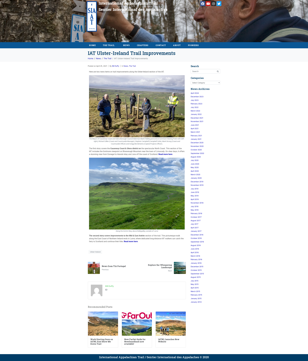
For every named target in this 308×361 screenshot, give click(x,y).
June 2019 (195, 192)
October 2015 (196, 270)
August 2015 (196, 277)
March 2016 (195, 256)
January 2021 (196, 139)
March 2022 (195, 111)
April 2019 (195, 199)
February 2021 (196, 136)
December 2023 (197, 97)
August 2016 (196, 245)
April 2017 (195, 228)
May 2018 (195, 210)
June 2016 (195, 249)
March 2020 (195, 174)
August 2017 (196, 220)
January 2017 (196, 231)
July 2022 (194, 107)
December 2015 (197, 266)
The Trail (109, 45)
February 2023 (196, 104)
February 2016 (196, 259)
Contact (161, 45)
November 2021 (197, 121)
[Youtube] (208, 3)
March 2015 (195, 291)
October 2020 (196, 150)
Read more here (165, 154)
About (177, 45)
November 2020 (197, 146)
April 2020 (195, 171)
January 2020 (196, 178)
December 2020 (197, 143)
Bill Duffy (115, 66)
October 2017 (196, 217)
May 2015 (195, 284)
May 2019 (195, 196)
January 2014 (196, 302)
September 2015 (197, 274)
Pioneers (193, 45)
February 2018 (196, 213)
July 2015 (194, 281)
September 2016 (197, 242)
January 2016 (196, 263)
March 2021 (195, 132)
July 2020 (195, 160)
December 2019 (197, 182)
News (126, 45)
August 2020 (196, 157)
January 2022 (196, 114)
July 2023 (195, 100)
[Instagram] (213, 3)
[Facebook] (202, 3)
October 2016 (196, 238)
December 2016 (197, 235)
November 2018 (197, 203)
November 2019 (197, 185)
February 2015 (196, 295)
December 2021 (197, 118)
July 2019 (194, 189)
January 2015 (196, 298)
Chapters (142, 45)
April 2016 (195, 252)
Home (92, 45)
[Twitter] (219, 3)
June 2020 (195, 164)
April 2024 (195, 93)
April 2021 (195, 128)
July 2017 (194, 224)
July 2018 (194, 206)
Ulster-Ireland (95, 252)
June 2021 (195, 125)
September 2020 (197, 153)
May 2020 (195, 167)
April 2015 (195, 288)
